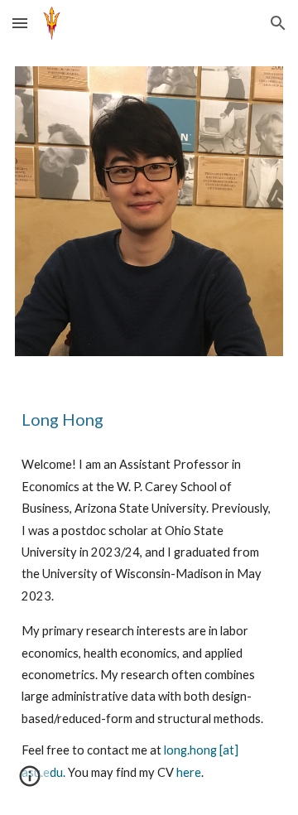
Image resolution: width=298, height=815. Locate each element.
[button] (20, 23)
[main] (149, 419)
